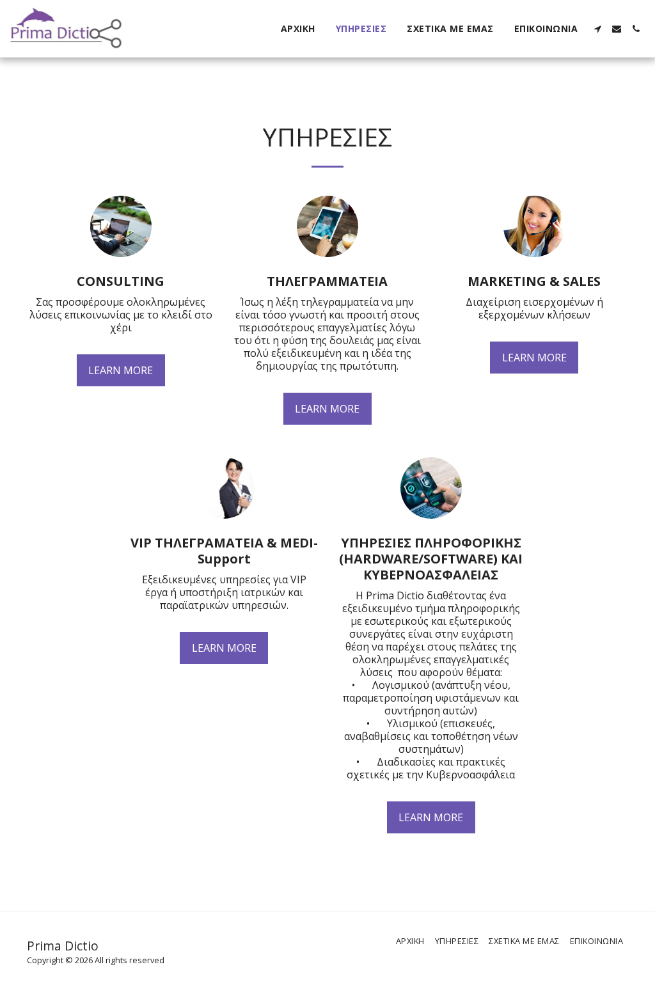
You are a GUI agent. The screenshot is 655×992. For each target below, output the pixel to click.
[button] (597, 28)
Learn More (120, 370)
